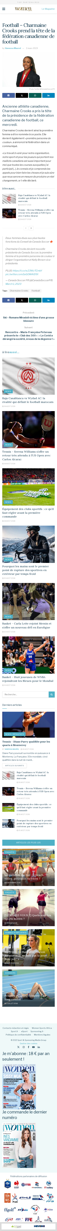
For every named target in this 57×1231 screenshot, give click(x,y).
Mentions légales (42, 1034)
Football (36, 291)
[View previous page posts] (26, 228)
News (8, 391)
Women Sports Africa (42, 1028)
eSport (24, 1031)
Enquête (9, 852)
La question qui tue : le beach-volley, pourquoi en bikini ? (25, 876)
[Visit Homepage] (23, 9)
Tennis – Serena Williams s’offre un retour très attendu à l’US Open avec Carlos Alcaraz (36, 213)
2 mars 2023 (32, 48)
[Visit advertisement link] (28, 1226)
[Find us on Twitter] (18, 1047)
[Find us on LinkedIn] (39, 1047)
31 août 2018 (11, 923)
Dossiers (10, 973)
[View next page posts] (31, 228)
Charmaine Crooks (19, 291)
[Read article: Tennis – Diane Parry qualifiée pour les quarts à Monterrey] (28, 725)
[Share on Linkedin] (48, 95)
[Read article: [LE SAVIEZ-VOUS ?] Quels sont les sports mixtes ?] (28, 907)
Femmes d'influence (16, 933)
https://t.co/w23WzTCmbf (27, 270)
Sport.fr (14, 1031)
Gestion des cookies (28, 1043)
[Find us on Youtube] (33, 1047)
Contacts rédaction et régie (16, 1028)
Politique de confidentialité (18, 1034)
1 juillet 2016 (12, 1003)
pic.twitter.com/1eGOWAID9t (21, 274)
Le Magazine (48, 9)
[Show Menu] (3, 8)
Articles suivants (16, 765)
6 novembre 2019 (13, 883)
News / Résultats (14, 734)
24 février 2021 (12, 963)
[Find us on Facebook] (28, 1047)
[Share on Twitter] (22, 95)
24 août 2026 (9, 685)
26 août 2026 (25, 205)
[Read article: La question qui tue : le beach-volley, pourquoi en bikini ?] (28, 867)
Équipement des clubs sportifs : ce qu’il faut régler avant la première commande (28, 512)
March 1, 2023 (13, 284)
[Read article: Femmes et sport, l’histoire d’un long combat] (28, 988)
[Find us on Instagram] (24, 1047)
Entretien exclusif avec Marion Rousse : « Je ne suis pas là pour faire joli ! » (26, 955)
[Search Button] (52, 694)
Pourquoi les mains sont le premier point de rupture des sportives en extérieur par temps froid (25, 570)
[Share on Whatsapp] (35, 95)
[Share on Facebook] (8, 95)
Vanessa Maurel (13, 48)
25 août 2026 (9, 578)
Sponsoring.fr (37, 1031)
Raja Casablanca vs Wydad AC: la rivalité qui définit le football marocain (34, 198)
